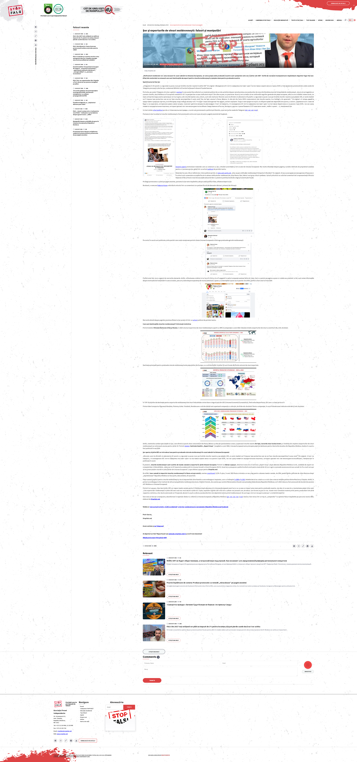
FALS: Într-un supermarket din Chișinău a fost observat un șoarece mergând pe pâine (86, 82)
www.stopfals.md (62, 734)
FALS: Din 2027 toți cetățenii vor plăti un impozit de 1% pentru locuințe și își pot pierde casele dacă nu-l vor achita (86, 37)
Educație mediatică (281, 20)
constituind (211, 473)
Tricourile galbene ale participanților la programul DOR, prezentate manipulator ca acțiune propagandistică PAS (85, 93)
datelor (187, 446)
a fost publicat (158, 110)
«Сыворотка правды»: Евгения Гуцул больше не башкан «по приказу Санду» (199, 605)
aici (246, 110)
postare (179, 92)
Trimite (152, 680)
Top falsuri (310, 20)
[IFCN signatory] (48, 9)
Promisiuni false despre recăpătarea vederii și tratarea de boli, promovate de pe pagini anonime (85, 133)
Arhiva (339, 20)
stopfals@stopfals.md (65, 731)
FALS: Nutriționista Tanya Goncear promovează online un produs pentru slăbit (85, 48)
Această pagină (181, 167)
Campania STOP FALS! (263, 20)
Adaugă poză (308, 671)
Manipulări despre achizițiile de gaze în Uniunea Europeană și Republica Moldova (86, 123)
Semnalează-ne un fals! (338, 3)
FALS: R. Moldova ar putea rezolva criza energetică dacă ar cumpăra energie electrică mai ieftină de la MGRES (86, 58)
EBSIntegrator (165, 755)
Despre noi (329, 20)
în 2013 (243, 480)
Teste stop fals (297, 20)
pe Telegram (158, 526)
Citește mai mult (173, 574)
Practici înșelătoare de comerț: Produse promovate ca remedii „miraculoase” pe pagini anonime (207, 583)
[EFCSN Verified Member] (58, 9)
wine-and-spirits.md (224, 173)
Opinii (320, 20)
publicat (210, 169)
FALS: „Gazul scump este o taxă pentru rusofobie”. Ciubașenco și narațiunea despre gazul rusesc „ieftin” (86, 112)
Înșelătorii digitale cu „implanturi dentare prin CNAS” (84, 103)
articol (195, 320)
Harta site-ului (84, 721)
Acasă (250, 20)
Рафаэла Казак (162, 185)
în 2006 (236, 480)
